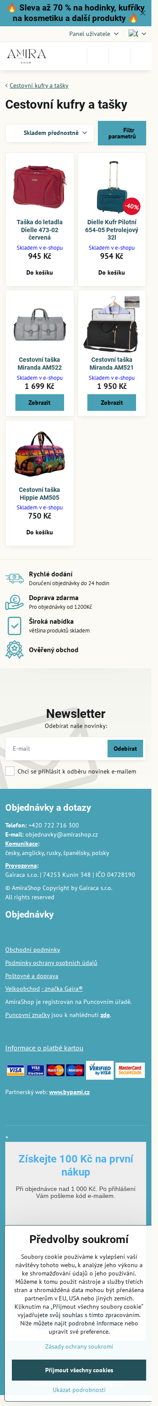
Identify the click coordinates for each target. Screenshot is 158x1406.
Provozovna (21, 865)
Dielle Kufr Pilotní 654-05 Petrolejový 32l (111, 230)
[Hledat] (97, 56)
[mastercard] (56, 1074)
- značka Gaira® (62, 989)
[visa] (16, 1074)
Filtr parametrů (122, 133)
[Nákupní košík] (119, 56)
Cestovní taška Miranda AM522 (40, 363)
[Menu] (140, 56)
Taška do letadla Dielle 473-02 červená (40, 230)
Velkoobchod (22, 989)
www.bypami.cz (69, 1092)
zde (105, 1015)
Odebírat (125, 748)
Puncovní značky (27, 1015)
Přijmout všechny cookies (79, 1370)
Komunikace (21, 844)
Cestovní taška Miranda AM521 (112, 363)
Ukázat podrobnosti (79, 1390)
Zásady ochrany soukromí (79, 1346)
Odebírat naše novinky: (76, 726)
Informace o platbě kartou (44, 1048)
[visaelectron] (35, 1074)
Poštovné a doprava (31, 976)
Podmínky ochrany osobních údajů (51, 963)
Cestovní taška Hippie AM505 (39, 493)
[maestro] (75, 1074)
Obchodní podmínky (32, 950)
